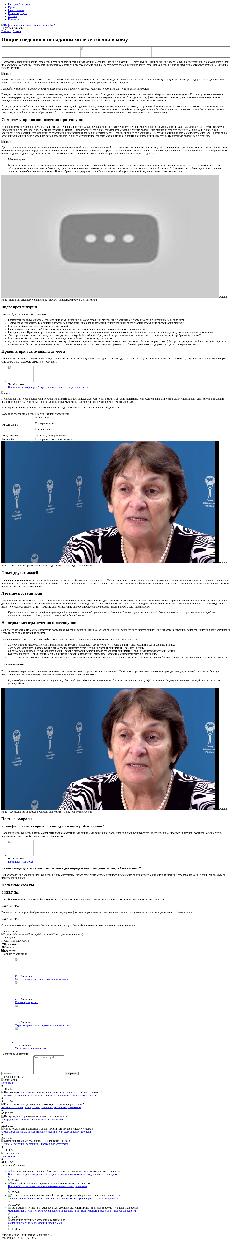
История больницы (19, 4)
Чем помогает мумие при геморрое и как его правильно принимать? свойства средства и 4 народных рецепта (72, 1210)
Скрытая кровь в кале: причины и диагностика (42, 1025)
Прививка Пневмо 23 (20, 861)
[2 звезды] (19, 934)
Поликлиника (16, 10)
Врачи (11, 7)
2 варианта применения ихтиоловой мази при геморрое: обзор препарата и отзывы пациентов (63, 1198)
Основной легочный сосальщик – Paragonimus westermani (34, 1143)
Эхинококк (7, 1082)
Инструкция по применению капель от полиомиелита (32, 1119)
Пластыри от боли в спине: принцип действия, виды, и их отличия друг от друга (48, 1095)
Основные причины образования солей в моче (35, 1222)
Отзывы (12, 16)
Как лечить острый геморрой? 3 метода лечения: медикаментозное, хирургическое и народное (63, 1174)
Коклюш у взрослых (26, 1002)
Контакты (14, 19)
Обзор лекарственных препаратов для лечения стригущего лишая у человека (46, 1131)
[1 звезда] (7, 934)
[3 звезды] (32, 934)
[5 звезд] (56, 934)
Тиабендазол (8, 1156)
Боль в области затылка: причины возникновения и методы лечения (47, 1186)
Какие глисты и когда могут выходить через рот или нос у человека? (41, 1107)
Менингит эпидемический (30, 1048)
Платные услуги (17, 13)
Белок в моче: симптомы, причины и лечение (41, 979)
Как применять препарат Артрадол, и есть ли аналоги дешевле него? (48, 387)
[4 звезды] (44, 934)
